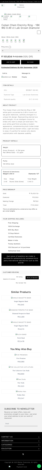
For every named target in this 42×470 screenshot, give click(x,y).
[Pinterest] (27, 454)
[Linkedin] (15, 454)
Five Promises (21, 358)
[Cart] (37, 5)
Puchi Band (21, 338)
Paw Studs (21, 383)
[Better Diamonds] (21, 6)
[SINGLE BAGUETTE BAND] (21, 297)
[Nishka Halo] (21, 391)
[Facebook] (11, 454)
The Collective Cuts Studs (21, 370)
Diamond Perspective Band (21, 313)
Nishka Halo (21, 395)
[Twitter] (23, 454)
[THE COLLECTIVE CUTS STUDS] (21, 367)
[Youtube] (19, 454)
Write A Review (32, 277)
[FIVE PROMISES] (21, 355)
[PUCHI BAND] (21, 334)
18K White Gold (8, 164)
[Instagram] (31, 454)
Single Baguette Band (21, 301)
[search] (40, 5)
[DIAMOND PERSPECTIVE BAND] (21, 310)
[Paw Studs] (21, 379)
